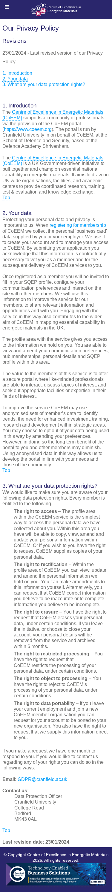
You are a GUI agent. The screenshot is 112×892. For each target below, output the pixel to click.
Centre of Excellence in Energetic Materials (67, 854)
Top (6, 197)
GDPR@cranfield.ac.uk (42, 779)
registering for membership (78, 225)
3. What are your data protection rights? (43, 84)
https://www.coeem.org (28, 129)
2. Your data (15, 78)
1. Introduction (17, 73)
